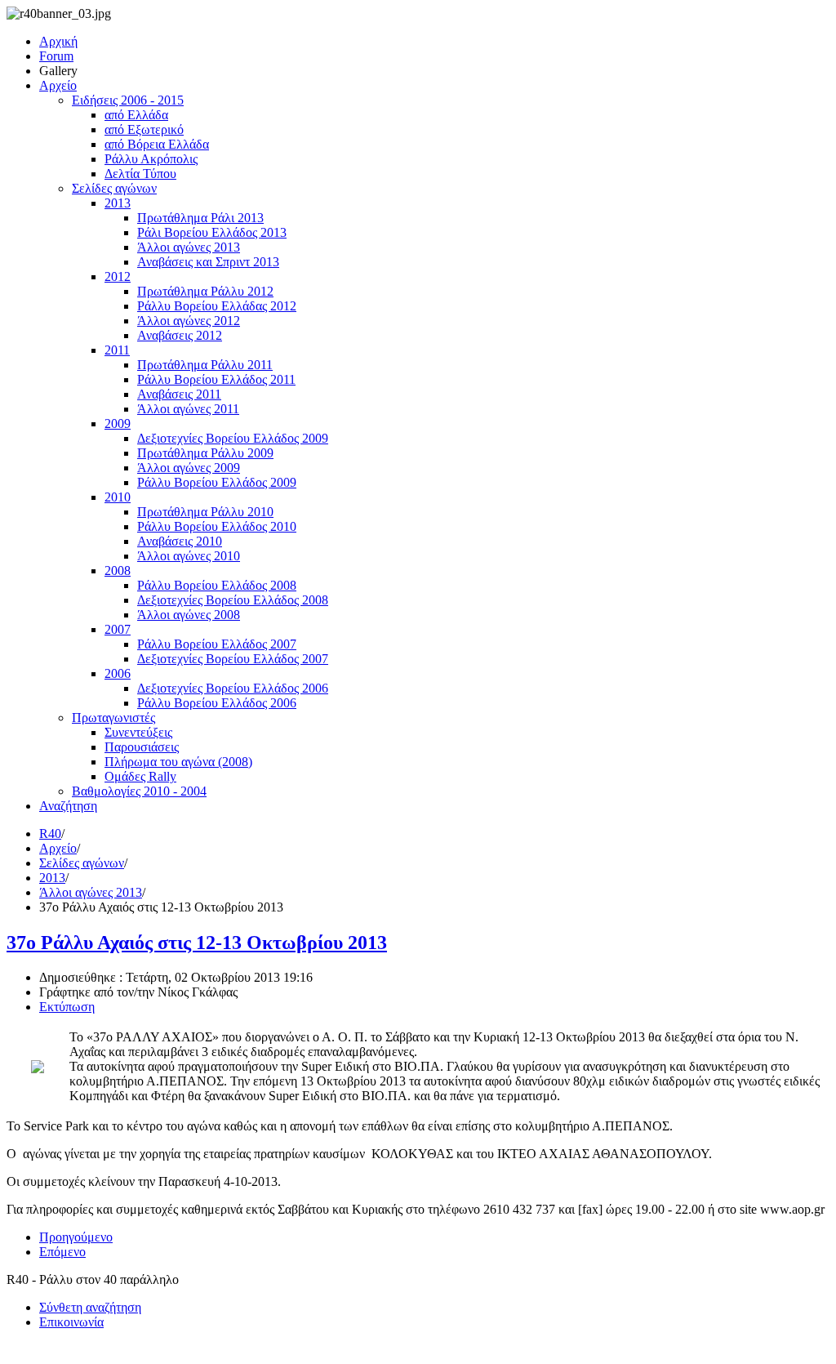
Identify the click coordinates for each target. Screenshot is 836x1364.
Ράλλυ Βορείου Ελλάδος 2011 (216, 379)
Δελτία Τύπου (140, 174)
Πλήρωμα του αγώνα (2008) (178, 762)
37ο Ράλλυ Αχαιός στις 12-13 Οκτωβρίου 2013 (197, 942)
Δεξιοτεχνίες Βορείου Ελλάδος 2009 (232, 438)
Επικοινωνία (71, 1322)
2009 (117, 423)
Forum (56, 56)
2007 (117, 629)
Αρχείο (58, 85)
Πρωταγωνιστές (113, 717)
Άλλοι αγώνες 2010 (188, 556)
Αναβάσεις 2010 (179, 541)
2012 (117, 276)
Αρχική (58, 41)
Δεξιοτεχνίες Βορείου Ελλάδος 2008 (232, 600)
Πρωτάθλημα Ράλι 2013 (200, 218)
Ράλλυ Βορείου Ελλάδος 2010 (216, 526)
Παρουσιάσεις (141, 747)
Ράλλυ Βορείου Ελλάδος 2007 (216, 644)
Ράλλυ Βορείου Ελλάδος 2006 (216, 703)
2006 (117, 673)
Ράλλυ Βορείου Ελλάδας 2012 (216, 306)
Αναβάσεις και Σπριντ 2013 (208, 262)
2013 (117, 203)
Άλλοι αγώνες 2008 (188, 615)
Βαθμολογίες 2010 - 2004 (139, 791)
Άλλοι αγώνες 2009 (188, 468)
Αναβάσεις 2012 (179, 335)
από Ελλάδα (136, 115)
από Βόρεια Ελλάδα (156, 144)
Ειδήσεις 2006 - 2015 (128, 100)
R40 (50, 833)
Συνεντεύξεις (138, 732)
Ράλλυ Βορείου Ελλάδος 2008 (216, 585)
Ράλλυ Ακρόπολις (151, 159)
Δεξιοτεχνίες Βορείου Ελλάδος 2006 (232, 688)
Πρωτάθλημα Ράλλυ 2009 (205, 453)
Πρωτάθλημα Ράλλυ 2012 (205, 291)
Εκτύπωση (67, 1007)
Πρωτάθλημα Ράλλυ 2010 (205, 512)
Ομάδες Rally (140, 776)
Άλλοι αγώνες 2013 (188, 247)
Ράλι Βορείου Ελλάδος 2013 (212, 232)
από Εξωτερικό (144, 129)
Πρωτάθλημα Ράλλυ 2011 (205, 365)
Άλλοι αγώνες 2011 (188, 409)
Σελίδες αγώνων (114, 188)
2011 (117, 350)
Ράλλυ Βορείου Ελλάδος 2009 (216, 482)
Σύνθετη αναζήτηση (90, 1307)
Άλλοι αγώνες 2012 (188, 321)
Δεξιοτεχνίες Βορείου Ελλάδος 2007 (232, 659)
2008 (117, 570)
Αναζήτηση (68, 806)
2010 (117, 497)
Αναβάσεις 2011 (179, 394)
